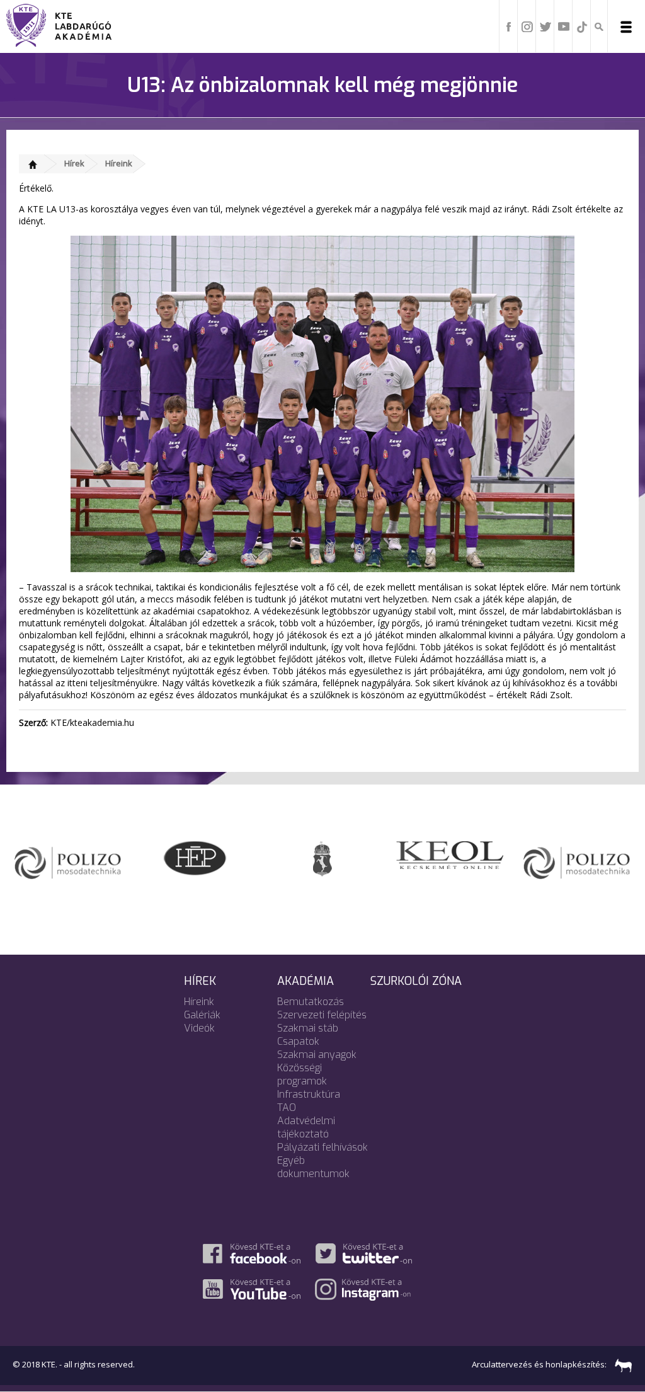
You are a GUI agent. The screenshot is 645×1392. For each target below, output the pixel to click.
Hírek (74, 163)
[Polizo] (68, 859)
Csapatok (298, 1041)
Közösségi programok (302, 1074)
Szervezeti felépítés (322, 1014)
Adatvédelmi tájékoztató (306, 1127)
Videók (199, 1028)
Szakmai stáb (307, 1028)
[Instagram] (527, 26)
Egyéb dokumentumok (313, 1167)
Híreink (118, 163)
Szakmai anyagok (317, 1054)
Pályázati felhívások (322, 1147)
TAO (286, 1107)
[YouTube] (563, 26)
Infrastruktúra (308, 1094)
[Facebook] (509, 26)
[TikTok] (582, 26)
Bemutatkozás (310, 1001)
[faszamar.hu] (620, 1364)
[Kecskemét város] (322, 858)
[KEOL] (449, 854)
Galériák (202, 1014)
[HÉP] (195, 857)
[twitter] (545, 26)
